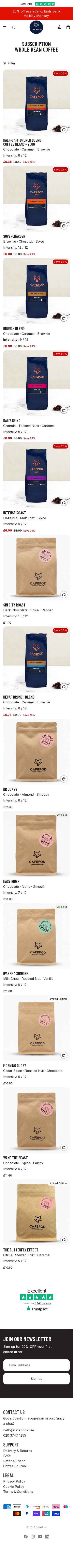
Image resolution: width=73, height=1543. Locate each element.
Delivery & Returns (17, 1451)
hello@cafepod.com (18, 1430)
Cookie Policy (13, 1486)
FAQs (7, 1456)
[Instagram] (32, 1536)
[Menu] (4, 27)
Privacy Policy (14, 1481)
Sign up (36, 1379)
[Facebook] (25, 1536)
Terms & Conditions (18, 1492)
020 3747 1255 (14, 1435)
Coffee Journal (15, 1466)
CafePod (41, 1527)
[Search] (13, 27)
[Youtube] (40, 1536)
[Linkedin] (47, 1536)
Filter (11, 63)
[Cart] (68, 27)
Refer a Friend (14, 1461)
